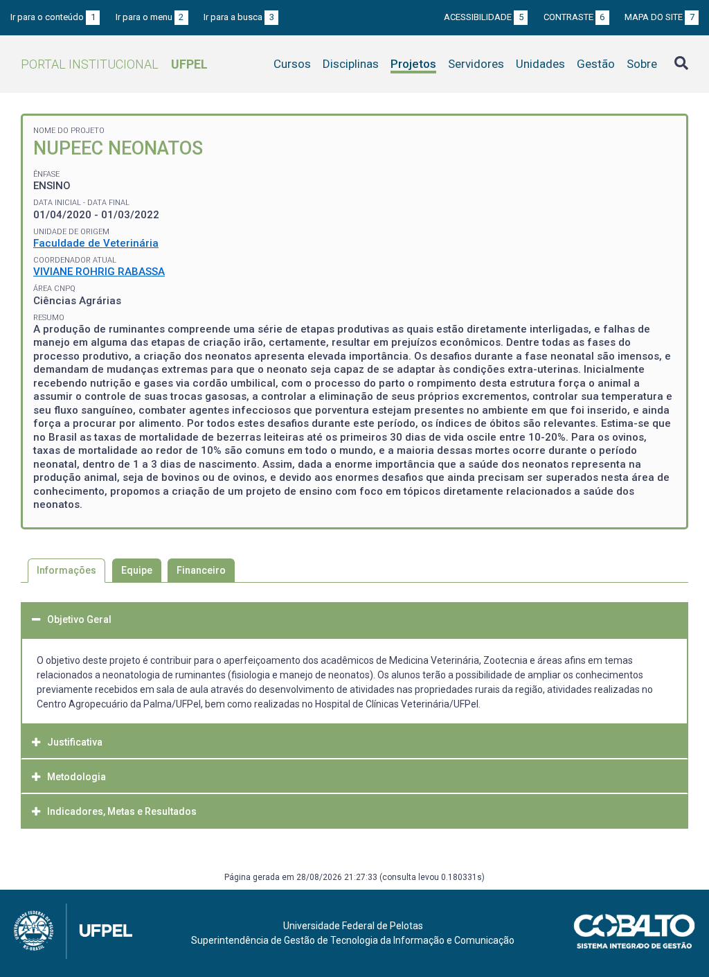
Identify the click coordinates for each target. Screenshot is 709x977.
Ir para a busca (239, 17)
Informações (66, 570)
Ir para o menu (150, 17)
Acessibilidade (483, 17)
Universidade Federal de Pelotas (353, 925)
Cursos (292, 64)
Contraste (574, 17)
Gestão (596, 64)
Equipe (136, 570)
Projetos (413, 64)
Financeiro (201, 570)
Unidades (540, 64)
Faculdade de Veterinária (96, 243)
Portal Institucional (114, 64)
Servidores (476, 64)
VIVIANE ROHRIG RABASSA (99, 271)
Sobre (642, 64)
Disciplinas (351, 64)
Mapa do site (659, 17)
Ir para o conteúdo (53, 17)
